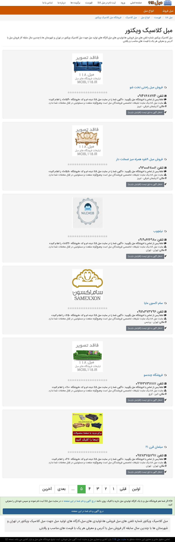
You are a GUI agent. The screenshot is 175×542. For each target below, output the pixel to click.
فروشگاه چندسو (153, 375)
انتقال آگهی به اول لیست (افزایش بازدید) (145, 112)
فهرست (88, 3)
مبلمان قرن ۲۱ (154, 447)
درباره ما (61, 3)
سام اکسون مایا (153, 303)
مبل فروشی (169, 11)
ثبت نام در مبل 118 (107, 3)
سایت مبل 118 (118, 539)
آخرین (47, 489)
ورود (123, 3)
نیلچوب (158, 231)
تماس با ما (47, 3)
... (73, 489)
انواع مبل (149, 11)
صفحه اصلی (136, 3)
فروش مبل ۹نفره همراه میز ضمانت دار (139, 159)
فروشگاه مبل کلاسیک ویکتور (108, 18)
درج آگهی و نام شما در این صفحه (80, 501)
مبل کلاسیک (131, 18)
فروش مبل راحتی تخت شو (146, 87)
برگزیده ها (75, 3)
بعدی (62, 489)
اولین (136, 489)
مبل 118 (168, 18)
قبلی (123, 489)
